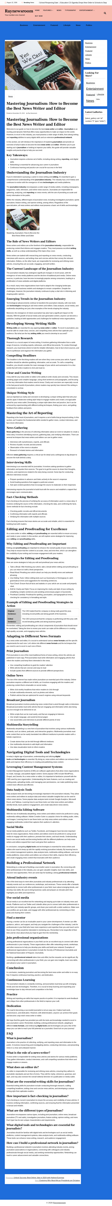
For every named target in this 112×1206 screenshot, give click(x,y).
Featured (54, 25)
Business (24, 25)
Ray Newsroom (32, 113)
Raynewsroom (19, 11)
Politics (89, 25)
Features (47, 10)
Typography (70, 10)
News (59, 10)
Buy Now (39, 16)
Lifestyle (66, 25)
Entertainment (86, 10)
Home (37, 10)
